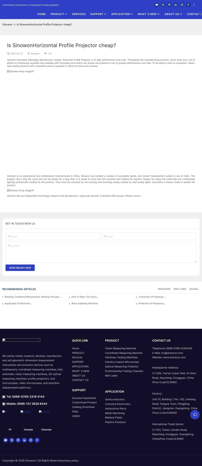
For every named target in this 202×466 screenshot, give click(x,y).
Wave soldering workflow (84, 303)
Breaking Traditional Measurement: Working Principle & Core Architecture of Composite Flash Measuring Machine (33, 296)
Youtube (28, 429)
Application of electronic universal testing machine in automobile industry (19, 303)
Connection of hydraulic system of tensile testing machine (152, 296)
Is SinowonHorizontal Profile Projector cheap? (44, 24)
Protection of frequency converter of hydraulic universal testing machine (152, 303)
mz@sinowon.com (172, 352)
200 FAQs (193, 289)
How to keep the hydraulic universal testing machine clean (85, 296)
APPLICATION (164, 289)
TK (10, 429)
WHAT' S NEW (180, 289)
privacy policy (70, 460)
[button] (201, 14)
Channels (46, 429)
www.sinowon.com (174, 357)
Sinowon (7, 24)
